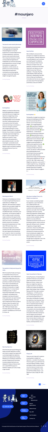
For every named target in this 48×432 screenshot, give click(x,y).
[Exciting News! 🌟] (36, 101)
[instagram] (45, 426)
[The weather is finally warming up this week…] (12, 258)
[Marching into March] (12, 186)
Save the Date (30, 51)
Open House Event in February (34, 274)
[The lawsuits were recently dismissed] (12, 34)
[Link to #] (43, 3)
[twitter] (43, 426)
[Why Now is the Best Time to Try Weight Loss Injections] (36, 186)
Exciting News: (6, 107)
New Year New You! (7, 347)
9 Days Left (29, 353)
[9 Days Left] (36, 340)
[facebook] (41, 426)
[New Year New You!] (12, 337)
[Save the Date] (36, 38)
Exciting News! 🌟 (30, 114)
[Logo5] (10, 394)
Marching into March (7, 196)
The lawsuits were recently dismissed (11, 44)
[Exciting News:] (12, 97)
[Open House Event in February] (36, 261)
